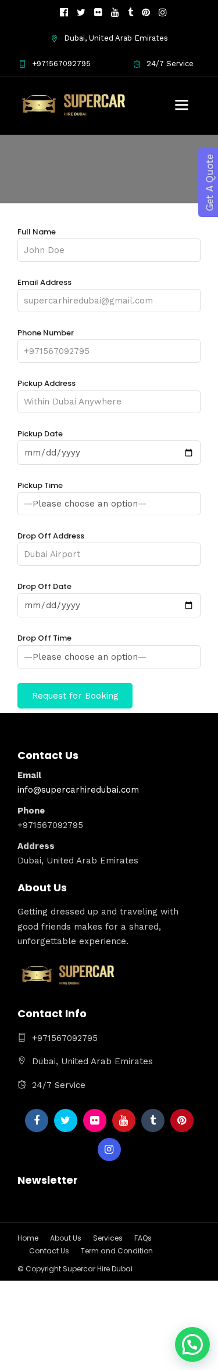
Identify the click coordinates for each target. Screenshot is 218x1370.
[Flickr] (98, 13)
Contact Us (49, 1251)
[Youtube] (115, 13)
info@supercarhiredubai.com (78, 790)
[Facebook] (36, 1120)
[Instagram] (163, 13)
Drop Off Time (44, 638)
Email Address (44, 282)
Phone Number (45, 332)
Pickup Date (40, 433)
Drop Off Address (50, 535)
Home (27, 1238)
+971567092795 (61, 63)
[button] (192, 1344)
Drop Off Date (44, 586)
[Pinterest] (146, 13)
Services (108, 1238)
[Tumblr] (130, 13)
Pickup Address (46, 383)
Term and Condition (117, 1251)
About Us (65, 1238)
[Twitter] (65, 1120)
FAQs (143, 1238)
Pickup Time (40, 485)
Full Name (36, 231)
